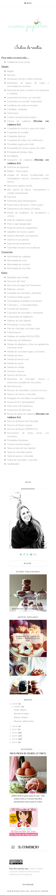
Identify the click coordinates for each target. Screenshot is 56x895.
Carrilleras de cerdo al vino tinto (22, 105)
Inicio (28, 482)
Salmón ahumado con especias (22, 235)
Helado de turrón (15, 363)
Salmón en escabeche (18, 239)
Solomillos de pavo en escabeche (23, 247)
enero (17, 707)
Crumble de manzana (17, 309)
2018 (15, 726)
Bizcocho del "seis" (16, 281)
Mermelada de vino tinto (18, 268)
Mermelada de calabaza (19, 256)
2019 (15, 704)
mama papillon (21, 891)
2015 (15, 736)
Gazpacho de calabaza (19, 160)
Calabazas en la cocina (18, 62)
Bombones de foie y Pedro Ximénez (24, 79)
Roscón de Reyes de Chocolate (22, 421)
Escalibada (12, 156)
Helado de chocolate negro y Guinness (26, 351)
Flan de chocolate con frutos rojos (23, 328)
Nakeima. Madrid (21, 717)
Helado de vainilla (15, 367)
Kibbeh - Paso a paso (17, 171)
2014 (15, 739)
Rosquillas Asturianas (17, 440)
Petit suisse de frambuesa (20, 406)
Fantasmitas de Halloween (20, 316)
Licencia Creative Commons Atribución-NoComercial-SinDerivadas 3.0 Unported (26, 871)
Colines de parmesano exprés (21, 117)
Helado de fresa (15, 355)
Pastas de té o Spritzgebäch (21, 402)
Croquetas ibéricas (16, 136)
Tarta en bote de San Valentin (21, 448)
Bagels (10, 71)
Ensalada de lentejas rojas (20, 152)
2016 (15, 733)
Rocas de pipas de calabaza (21, 414)
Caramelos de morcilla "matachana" (24, 101)
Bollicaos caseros (15, 289)
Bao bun (11, 75)
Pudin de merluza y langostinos (22, 227)
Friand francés (14, 332)
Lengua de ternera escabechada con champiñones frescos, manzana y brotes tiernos (28, 178)
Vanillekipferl (13, 464)
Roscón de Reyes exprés (19, 425)
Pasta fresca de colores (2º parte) (23, 208)
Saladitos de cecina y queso (20, 231)
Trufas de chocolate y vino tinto (22, 460)
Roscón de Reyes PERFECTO (22, 429)
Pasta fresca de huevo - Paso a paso (25, 205)
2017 (15, 730)
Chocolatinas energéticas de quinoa (24, 301)
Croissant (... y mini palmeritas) (22, 305)
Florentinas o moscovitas (19, 324)
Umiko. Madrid (20, 710)
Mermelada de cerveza (18, 264)
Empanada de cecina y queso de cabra (26, 148)
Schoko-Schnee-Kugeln (18, 444)
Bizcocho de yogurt (21, 713)
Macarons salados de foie (19, 185)
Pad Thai (11, 197)
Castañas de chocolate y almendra (24, 293)
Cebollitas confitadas (17, 109)
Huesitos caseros (15, 371)
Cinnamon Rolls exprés (18, 297)
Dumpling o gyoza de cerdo (20, 144)
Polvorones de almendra (19, 410)
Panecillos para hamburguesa (21, 201)
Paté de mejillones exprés (19, 220)
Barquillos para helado (18, 277)
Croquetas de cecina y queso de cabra (26, 128)
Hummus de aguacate (18, 167)
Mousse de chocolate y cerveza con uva (27, 390)
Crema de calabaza (19, 121)
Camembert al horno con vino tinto (24, 97)
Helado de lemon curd (18, 359)
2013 (15, 742)
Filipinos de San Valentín (19, 320)
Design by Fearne (39, 891)
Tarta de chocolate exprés (19, 452)
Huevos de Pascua (16, 375)
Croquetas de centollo (17, 132)
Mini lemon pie (14, 386)
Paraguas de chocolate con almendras (26, 398)
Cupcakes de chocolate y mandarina (25, 312)
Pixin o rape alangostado (19, 224)
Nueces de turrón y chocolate (21, 394)
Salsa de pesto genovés (19, 243)
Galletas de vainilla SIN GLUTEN (23, 336)
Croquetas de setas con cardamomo (25, 140)
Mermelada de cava (17, 260)
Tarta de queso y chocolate (20, 456)
